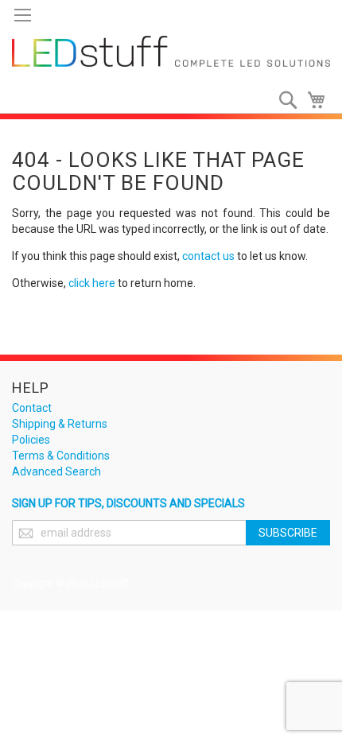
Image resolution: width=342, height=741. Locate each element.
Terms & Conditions (61, 455)
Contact (32, 408)
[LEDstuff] (171, 51)
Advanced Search (56, 471)
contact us (208, 256)
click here (91, 283)
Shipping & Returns (59, 423)
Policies (31, 439)
